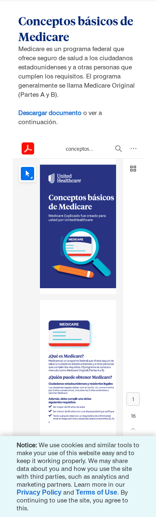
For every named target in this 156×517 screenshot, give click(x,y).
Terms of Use (96, 492)
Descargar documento (50, 113)
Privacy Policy (39, 492)
